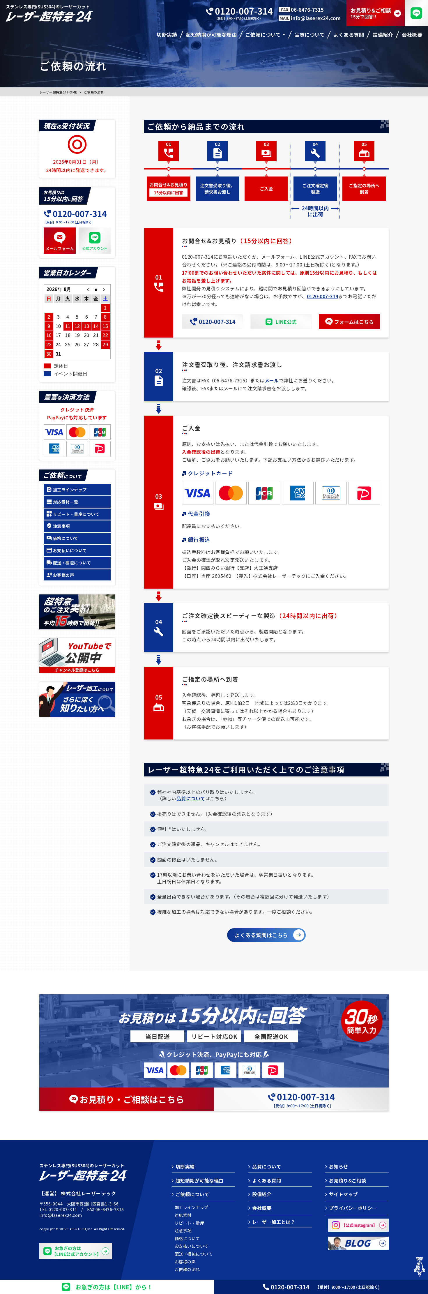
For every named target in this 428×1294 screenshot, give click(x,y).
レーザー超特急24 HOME (58, 92)
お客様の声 (63, 575)
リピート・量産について (76, 514)
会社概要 (261, 1208)
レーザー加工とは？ (273, 1222)
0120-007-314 (322, 296)
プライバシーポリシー (353, 1208)
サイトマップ (343, 1194)
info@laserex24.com (60, 1215)
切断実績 (185, 1166)
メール (272, 380)
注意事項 (61, 526)
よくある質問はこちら (261, 935)
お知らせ (338, 1166)
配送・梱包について (72, 563)
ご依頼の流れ (187, 1269)
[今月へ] (95, 289)
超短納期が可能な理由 (200, 1180)
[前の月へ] (86, 289)
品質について (190, 798)
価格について (65, 538)
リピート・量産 (189, 1223)
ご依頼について (192, 1194)
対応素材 (183, 1215)
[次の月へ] (105, 289)
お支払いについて (70, 550)
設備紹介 (261, 1194)
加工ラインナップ (70, 489)
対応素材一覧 (65, 502)
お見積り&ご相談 (347, 1180)
